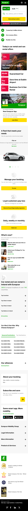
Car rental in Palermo (19, 347)
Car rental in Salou (6, 343)
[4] (18, 167)
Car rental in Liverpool (19, 350)
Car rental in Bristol (19, 353)
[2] (13, 167)
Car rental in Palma (19, 343)
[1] (10, 167)
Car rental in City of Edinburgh (7, 353)
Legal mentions (10, 502)
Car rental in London (6, 350)
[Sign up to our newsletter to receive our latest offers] (22, 399)
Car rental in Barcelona (19, 340)
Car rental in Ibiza (5, 347)
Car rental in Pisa (5, 340)
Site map (3, 502)
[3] (15, 167)
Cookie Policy (18, 502)
